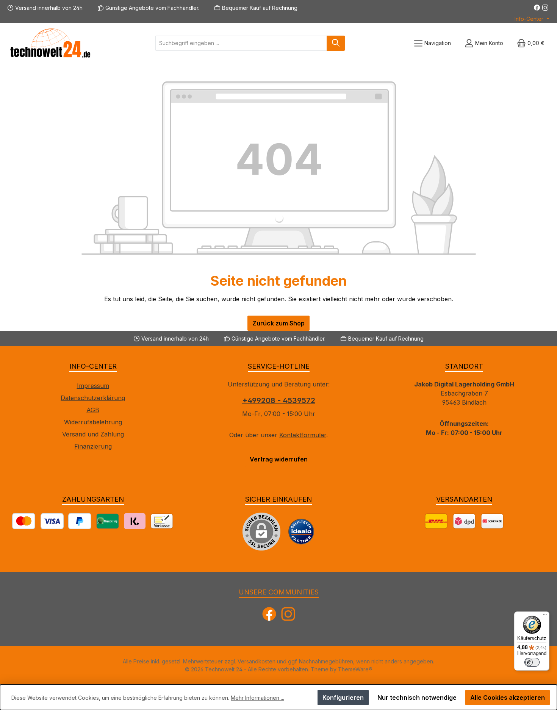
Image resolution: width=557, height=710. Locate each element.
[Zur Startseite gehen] (49, 43)
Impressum (93, 385)
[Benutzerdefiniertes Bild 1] (301, 531)
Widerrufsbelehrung (93, 422)
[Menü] (544, 616)
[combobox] (241, 43)
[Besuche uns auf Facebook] (537, 7)
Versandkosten (256, 661)
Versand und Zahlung (93, 434)
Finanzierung (93, 446)
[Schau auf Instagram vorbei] (545, 7)
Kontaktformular (302, 435)
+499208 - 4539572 (278, 400)
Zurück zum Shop (278, 323)
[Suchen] (336, 43)
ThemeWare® (355, 669)
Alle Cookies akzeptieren (507, 697)
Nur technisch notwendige (417, 697)
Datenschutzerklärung (93, 398)
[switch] (532, 662)
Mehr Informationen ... (257, 697)
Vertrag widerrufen (279, 459)
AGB (92, 410)
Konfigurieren (343, 697)
